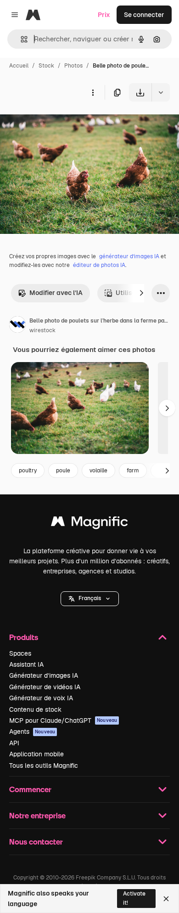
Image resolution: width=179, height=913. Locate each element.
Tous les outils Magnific (43, 765)
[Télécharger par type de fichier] (160, 92)
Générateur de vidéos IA (44, 687)
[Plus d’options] (93, 92)
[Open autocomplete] (20, 39)
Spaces (20, 653)
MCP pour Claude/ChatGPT (63, 720)
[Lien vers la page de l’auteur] (17, 325)
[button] (90, 598)
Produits (23, 637)
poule (63, 470)
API (14, 743)
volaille (98, 470)
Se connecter (144, 15)
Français (89, 598)
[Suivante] (141, 293)
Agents (32, 731)
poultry (28, 470)
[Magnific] (89, 523)
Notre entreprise (37, 815)
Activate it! (134, 898)
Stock (46, 65)
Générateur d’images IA (43, 675)
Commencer (30, 789)
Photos (73, 65)
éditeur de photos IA (99, 265)
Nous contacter (36, 841)
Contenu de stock (35, 709)
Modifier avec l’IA (56, 293)
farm (133, 470)
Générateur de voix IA (41, 698)
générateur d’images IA (129, 256)
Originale (60, 123)
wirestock (42, 330)
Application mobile (36, 754)
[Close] (166, 898)
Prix (104, 15)
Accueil (18, 65)
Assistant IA (26, 664)
